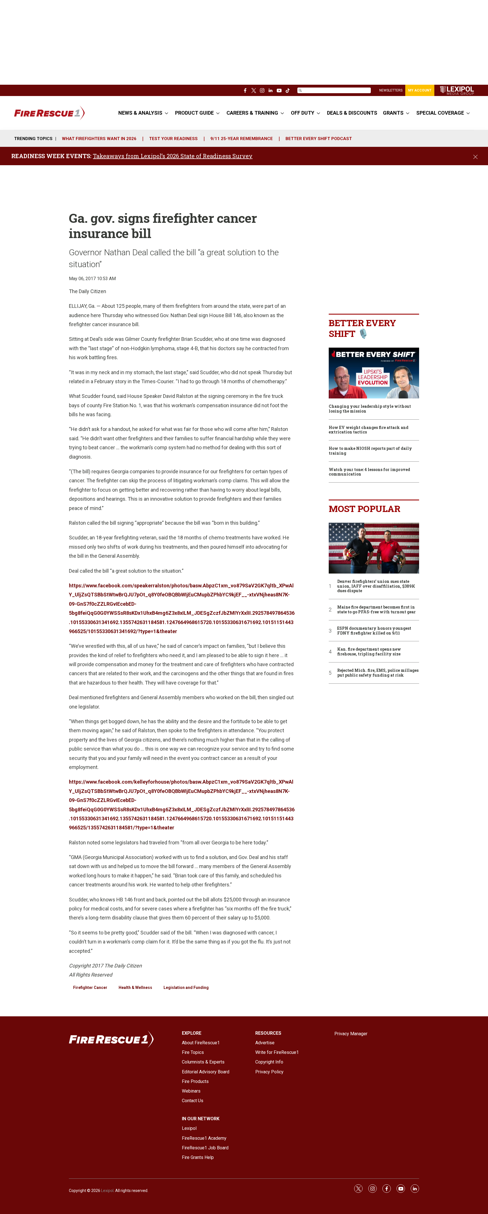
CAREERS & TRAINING (252, 113)
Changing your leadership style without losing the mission (370, 409)
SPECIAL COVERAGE (440, 113)
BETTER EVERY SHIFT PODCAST (319, 138)
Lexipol (107, 1190)
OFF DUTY (302, 113)
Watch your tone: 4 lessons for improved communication (369, 472)
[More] (166, 113)
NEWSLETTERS (390, 90)
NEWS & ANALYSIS (140, 113)
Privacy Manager (350, 1033)
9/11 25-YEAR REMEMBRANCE (241, 138)
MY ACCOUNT (420, 90)
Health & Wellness (135, 987)
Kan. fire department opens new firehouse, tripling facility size (369, 652)
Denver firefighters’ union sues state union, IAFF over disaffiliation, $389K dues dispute (376, 586)
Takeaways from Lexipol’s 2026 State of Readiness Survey (172, 156)
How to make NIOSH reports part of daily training (370, 451)
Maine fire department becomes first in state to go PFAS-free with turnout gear (376, 609)
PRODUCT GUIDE (194, 113)
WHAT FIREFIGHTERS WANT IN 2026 (99, 138)
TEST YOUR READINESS (173, 138)
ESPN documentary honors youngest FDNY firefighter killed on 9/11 (374, 631)
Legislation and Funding (186, 987)
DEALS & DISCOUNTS (352, 113)
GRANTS (393, 113)
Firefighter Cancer (90, 987)
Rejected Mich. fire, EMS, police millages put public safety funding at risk (378, 673)
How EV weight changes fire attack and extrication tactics (368, 430)
